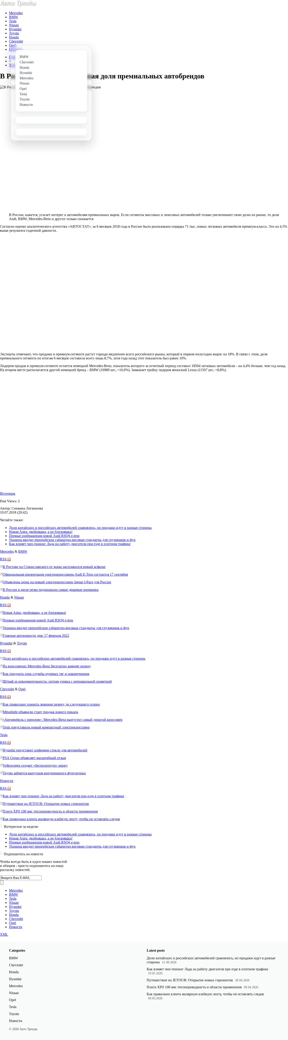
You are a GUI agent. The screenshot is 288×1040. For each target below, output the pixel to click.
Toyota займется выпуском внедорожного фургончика (44, 773)
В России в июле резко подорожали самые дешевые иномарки (51, 590)
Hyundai (15, 29)
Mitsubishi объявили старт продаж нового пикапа (40, 712)
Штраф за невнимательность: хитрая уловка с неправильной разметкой (57, 681)
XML (4, 934)
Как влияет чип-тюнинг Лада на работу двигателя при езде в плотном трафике (69, 544)
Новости (6, 781)
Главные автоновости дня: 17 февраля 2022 (36, 635)
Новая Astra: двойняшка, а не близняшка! (40, 532)
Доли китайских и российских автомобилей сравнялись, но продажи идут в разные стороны (80, 528)
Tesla (12, 21)
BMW (13, 17)
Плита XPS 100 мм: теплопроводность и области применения (50, 811)
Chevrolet (16, 41)
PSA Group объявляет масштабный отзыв (34, 758)
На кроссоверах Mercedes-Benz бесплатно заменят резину (47, 666)
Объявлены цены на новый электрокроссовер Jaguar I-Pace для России (57, 582)
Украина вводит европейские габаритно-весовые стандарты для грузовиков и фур (72, 540)
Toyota (14, 33)
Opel (12, 45)
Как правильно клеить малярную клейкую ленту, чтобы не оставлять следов (61, 819)
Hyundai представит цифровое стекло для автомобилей (45, 750)
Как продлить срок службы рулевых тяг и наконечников (46, 674)
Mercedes (16, 13)
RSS (3, 559)
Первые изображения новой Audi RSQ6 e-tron (44, 536)
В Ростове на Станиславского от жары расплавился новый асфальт (54, 567)
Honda (14, 37)
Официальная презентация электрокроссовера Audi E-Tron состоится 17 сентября (65, 574)
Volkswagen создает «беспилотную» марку (35, 765)
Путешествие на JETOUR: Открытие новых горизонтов (46, 804)
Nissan (14, 25)
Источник (7, 493)
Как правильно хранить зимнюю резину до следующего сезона (51, 704)
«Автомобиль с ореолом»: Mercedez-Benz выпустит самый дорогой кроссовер (62, 720)
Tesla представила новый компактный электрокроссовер (46, 727)
